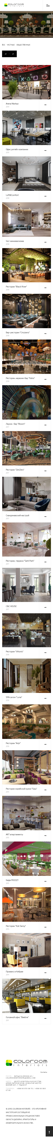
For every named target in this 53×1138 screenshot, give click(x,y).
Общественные (23, 45)
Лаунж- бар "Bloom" (15, 424)
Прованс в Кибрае (14, 971)
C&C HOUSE (11, 606)
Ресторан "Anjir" (13, 743)
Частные (11, 45)
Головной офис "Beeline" (17, 1017)
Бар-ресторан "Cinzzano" (18, 332)
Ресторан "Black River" (16, 286)
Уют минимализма (15, 241)
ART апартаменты (14, 834)
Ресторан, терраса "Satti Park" (20, 560)
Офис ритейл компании (17, 149)
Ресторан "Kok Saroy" (16, 926)
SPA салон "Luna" (14, 697)
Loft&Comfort (12, 195)
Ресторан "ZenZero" (15, 469)
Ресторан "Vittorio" (14, 651)
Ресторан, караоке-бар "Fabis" (20, 378)
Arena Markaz (12, 103)
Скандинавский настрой (17, 515)
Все (3, 45)
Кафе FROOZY (12, 880)
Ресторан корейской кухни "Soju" (21, 788)
